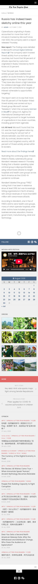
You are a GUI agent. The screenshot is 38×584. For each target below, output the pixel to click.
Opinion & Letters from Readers (18, 421)
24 (9, 299)
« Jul (3, 306)
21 (29, 296)
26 (19, 299)
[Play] (4, 269)
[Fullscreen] (34, 269)
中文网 (33, 421)
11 (14, 292)
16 (4, 296)
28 (29, 299)
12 (19, 292)
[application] (19, 261)
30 (4, 303)
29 (34, 299)
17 (9, 296)
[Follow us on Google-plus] (32, 242)
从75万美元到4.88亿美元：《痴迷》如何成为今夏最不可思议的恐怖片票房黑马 (19, 497)
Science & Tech (14, 453)
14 (29, 292)
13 (24, 292)
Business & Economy (9, 451)
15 (34, 292)
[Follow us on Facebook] (29, 242)
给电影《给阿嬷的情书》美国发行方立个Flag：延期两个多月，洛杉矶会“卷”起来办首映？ (19, 426)
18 (14, 296)
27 (24, 299)
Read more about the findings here (17, 151)
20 (24, 296)
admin (6, 27)
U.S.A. (4, 13)
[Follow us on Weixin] (35, 242)
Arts (3, 421)
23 (4, 299)
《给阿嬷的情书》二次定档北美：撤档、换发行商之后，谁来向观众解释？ (19, 523)
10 (9, 292)
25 (14, 299)
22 (34, 296)
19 (19, 296)
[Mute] (31, 269)
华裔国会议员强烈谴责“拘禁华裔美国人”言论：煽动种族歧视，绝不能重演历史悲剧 (18, 442)
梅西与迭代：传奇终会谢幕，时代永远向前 (18, 555)
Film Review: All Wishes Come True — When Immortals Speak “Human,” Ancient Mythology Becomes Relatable (18, 471)
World (11, 13)
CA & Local (6, 436)
